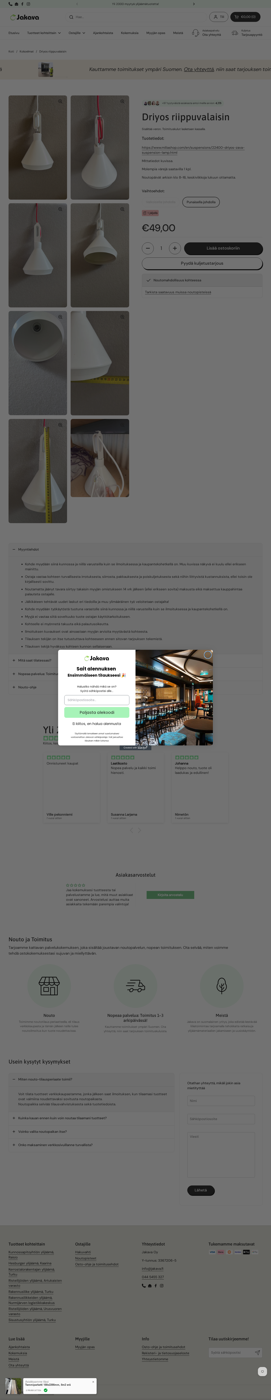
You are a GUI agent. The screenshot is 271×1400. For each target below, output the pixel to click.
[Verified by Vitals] (45, 1390)
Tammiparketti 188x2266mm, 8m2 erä (48, 1384)
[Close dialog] (207, 654)
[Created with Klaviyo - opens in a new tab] (135, 747)
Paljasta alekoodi (97, 712)
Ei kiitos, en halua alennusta (97, 723)
